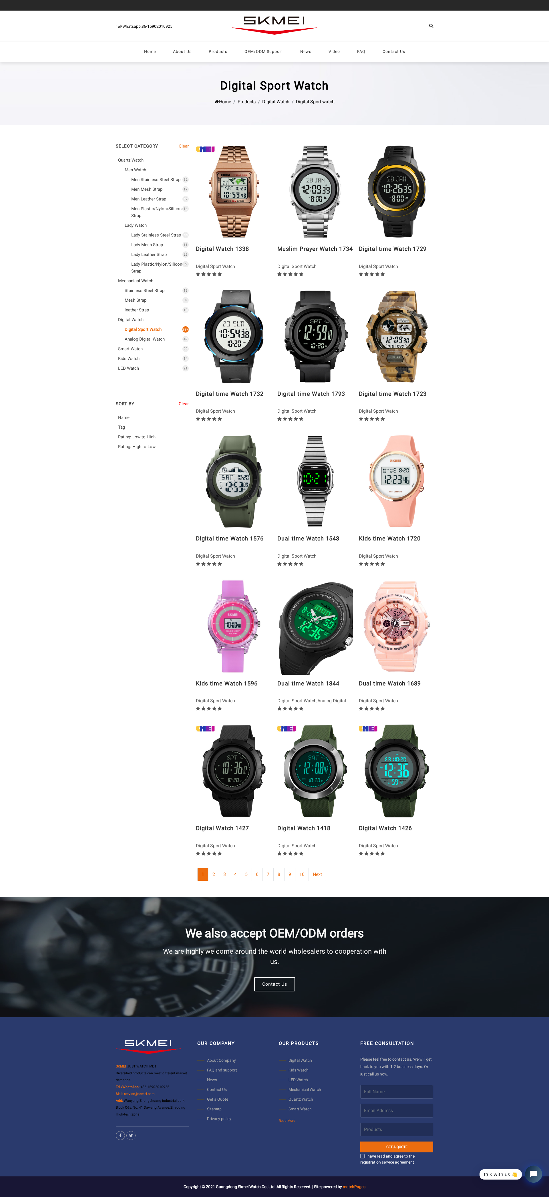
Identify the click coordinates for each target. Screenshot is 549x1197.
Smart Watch (300, 1109)
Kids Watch (299, 1070)
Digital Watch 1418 (304, 828)
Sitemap (214, 1109)
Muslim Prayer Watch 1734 (315, 248)
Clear (184, 146)
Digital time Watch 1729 (393, 248)
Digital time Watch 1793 (311, 393)
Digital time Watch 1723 (393, 393)
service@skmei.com (139, 1094)
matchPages (354, 1186)
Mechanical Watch (305, 1089)
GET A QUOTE (396, 1147)
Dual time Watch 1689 (390, 683)
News (212, 1079)
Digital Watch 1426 (385, 828)
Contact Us (274, 984)
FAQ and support (222, 1070)
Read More (287, 1121)
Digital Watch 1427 (222, 828)
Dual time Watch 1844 (308, 683)
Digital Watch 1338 (222, 248)
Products (247, 101)
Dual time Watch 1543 (308, 538)
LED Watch (298, 1079)
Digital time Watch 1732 (230, 393)
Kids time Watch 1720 (390, 538)
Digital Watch (275, 101)
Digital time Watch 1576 (230, 538)
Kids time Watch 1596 (227, 683)
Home (225, 101)
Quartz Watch (301, 1099)
